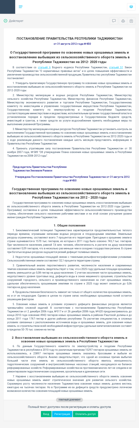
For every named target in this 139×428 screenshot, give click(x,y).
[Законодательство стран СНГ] (7, 7)
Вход (46, 414)
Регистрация (62, 414)
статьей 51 (116, 67)
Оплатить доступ (85, 414)
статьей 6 (44, 67)
